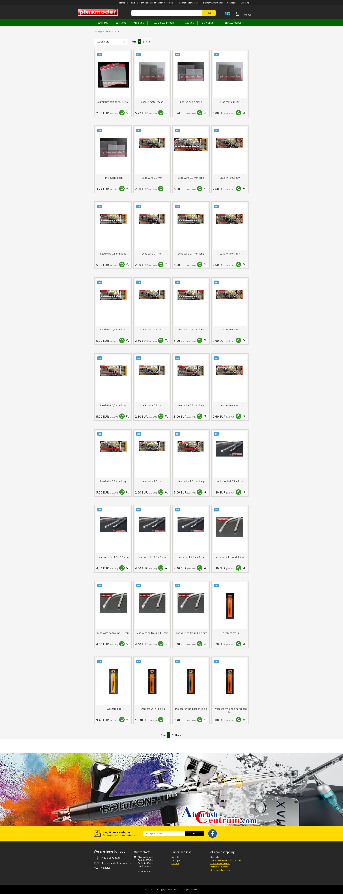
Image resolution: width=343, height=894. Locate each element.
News (132, 2)
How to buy (215, 857)
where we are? (144, 871)
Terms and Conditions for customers (156, 2)
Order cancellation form (220, 870)
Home (122, 2)
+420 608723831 (110, 857)
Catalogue (231, 2)
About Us (176, 857)
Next (148, 41)
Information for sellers (188, 2)
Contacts (245, 2)
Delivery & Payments (213, 2)
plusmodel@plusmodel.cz (115, 863)
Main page (98, 32)
